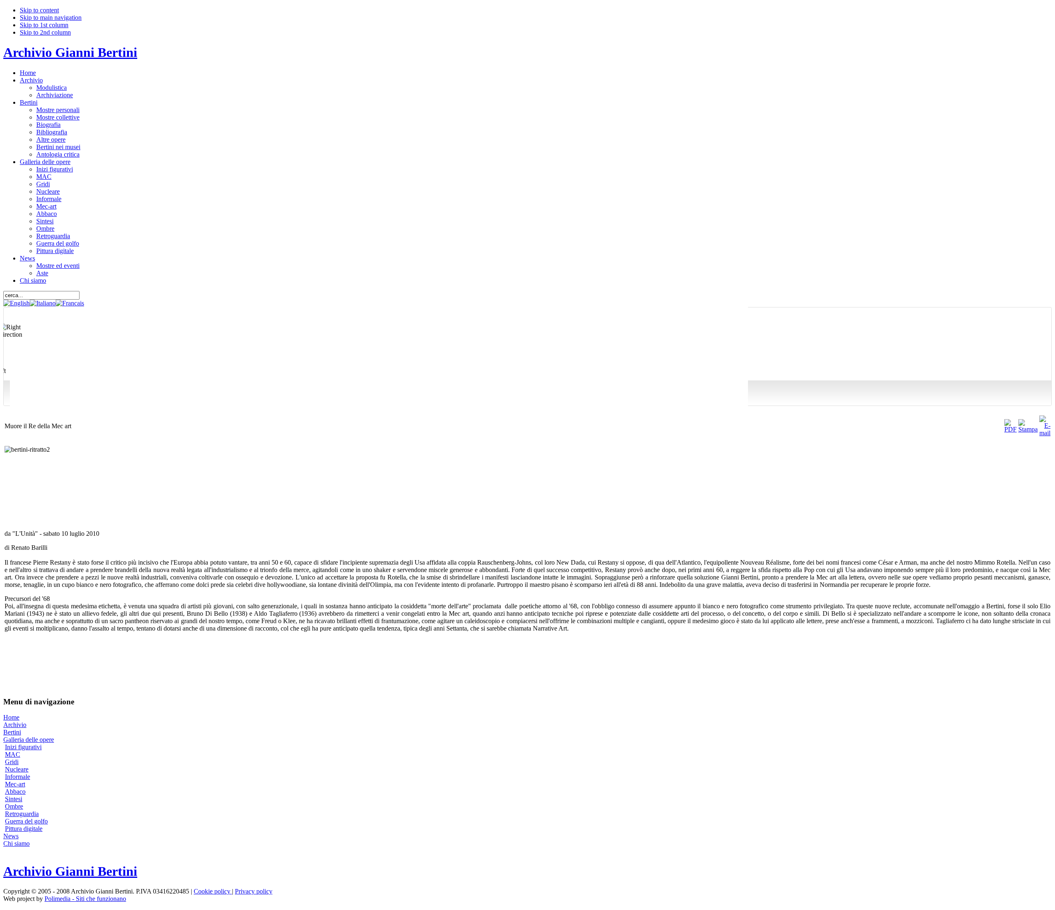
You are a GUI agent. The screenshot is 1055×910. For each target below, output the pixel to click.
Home (11, 717)
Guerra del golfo (26, 821)
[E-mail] (1044, 432)
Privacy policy (253, 891)
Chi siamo (16, 843)
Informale (17, 776)
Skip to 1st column (44, 24)
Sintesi (13, 798)
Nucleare (16, 769)
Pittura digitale (23, 828)
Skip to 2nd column (45, 32)
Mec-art (15, 784)
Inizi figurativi (23, 747)
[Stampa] (1028, 429)
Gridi (12, 761)
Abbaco (15, 791)
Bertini (12, 732)
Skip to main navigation (51, 17)
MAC (12, 754)
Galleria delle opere (28, 739)
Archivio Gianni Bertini (70, 52)
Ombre (14, 806)
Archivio (14, 724)
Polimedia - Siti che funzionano (85, 898)
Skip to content (39, 10)
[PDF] (1010, 429)
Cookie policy (213, 891)
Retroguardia (22, 813)
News (11, 836)
